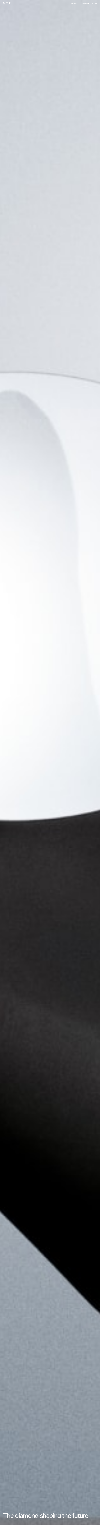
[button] (74, 3)
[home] (7, 3)
